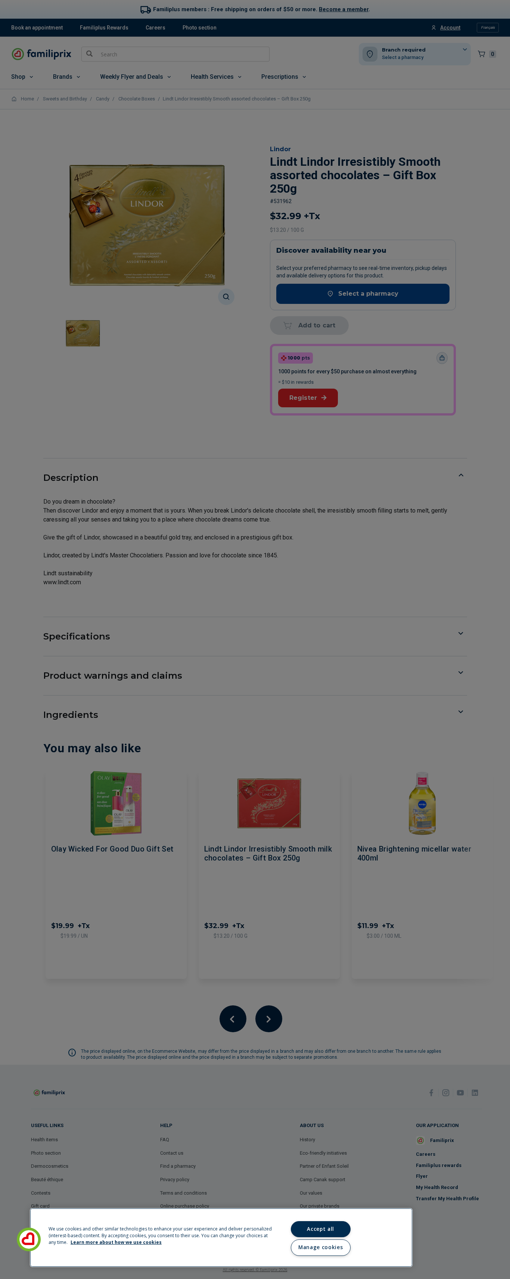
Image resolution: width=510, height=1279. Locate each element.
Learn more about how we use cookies (116, 1242)
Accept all (320, 1229)
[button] (29, 1239)
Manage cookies (320, 1247)
